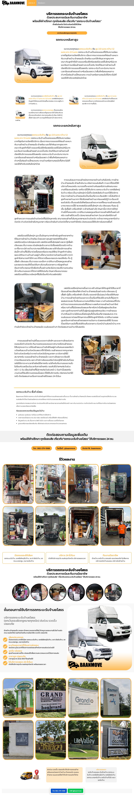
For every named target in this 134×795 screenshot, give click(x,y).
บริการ (31, 3)
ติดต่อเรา (41, 3)
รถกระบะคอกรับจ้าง (94, 777)
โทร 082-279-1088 (59, 791)
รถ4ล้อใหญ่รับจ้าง (98, 774)
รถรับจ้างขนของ (94, 772)
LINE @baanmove (75, 791)
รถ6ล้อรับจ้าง (110, 774)
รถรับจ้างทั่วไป (106, 777)
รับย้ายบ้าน (104, 772)
